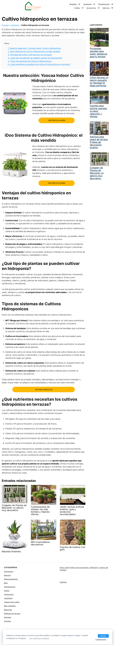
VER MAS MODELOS (43, 389)
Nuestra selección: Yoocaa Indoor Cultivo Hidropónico (34, 48)
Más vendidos (10, 606)
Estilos (77, 8)
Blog (6, 583)
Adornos (106, 8)
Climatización (104, 4)
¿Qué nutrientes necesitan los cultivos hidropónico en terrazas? (39, 64)
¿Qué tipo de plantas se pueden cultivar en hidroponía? (35, 58)
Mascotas (8, 610)
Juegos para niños (11, 602)
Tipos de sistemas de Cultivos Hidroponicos (30, 61)
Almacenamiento (11, 579)
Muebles (73, 4)
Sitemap (63, 582)
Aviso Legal (64, 567)
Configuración (100, 639)
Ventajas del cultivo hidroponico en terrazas (30, 54)
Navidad (7, 617)
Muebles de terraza (12, 613)
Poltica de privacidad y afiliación (84, 567)
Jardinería (87, 4)
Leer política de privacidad (39, 638)
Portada (5, 25)
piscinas (7, 621)
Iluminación (8, 594)
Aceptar (103, 636)
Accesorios (91, 8)
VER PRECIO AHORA (56, 120)
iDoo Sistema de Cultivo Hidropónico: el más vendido (34, 51)
